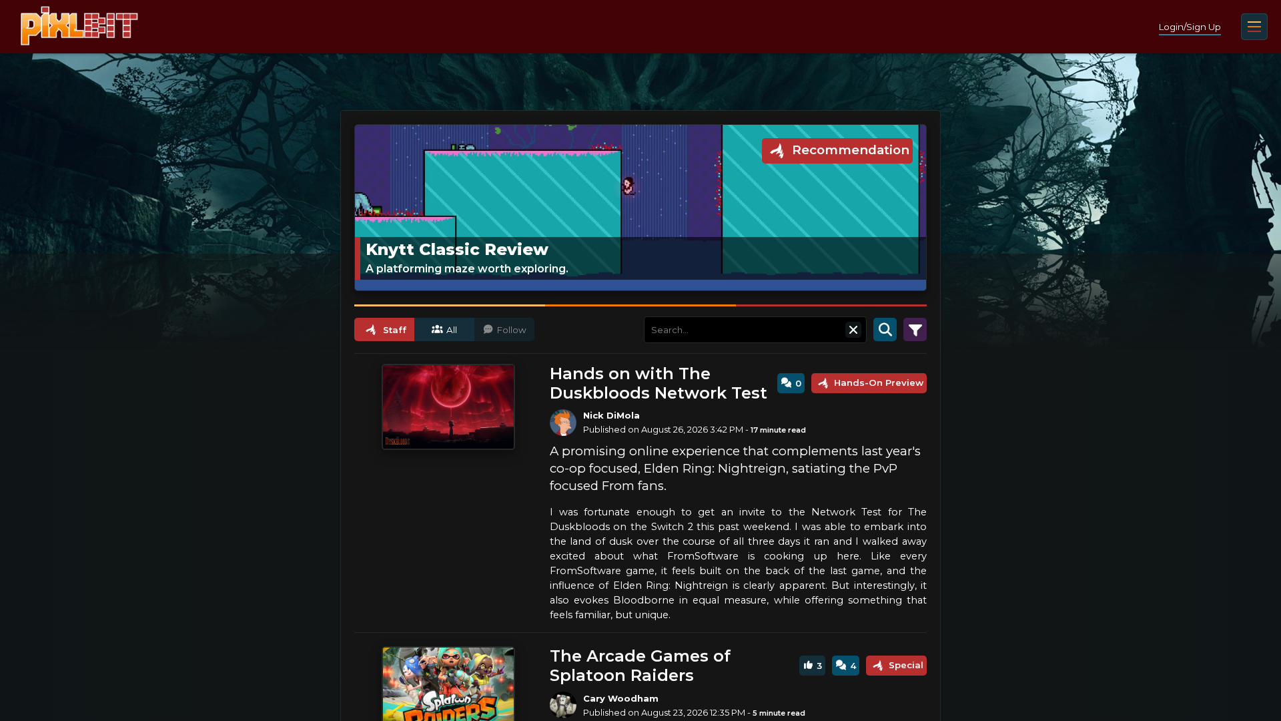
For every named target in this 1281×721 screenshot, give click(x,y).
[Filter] (915, 329)
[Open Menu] (1254, 26)
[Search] (885, 329)
